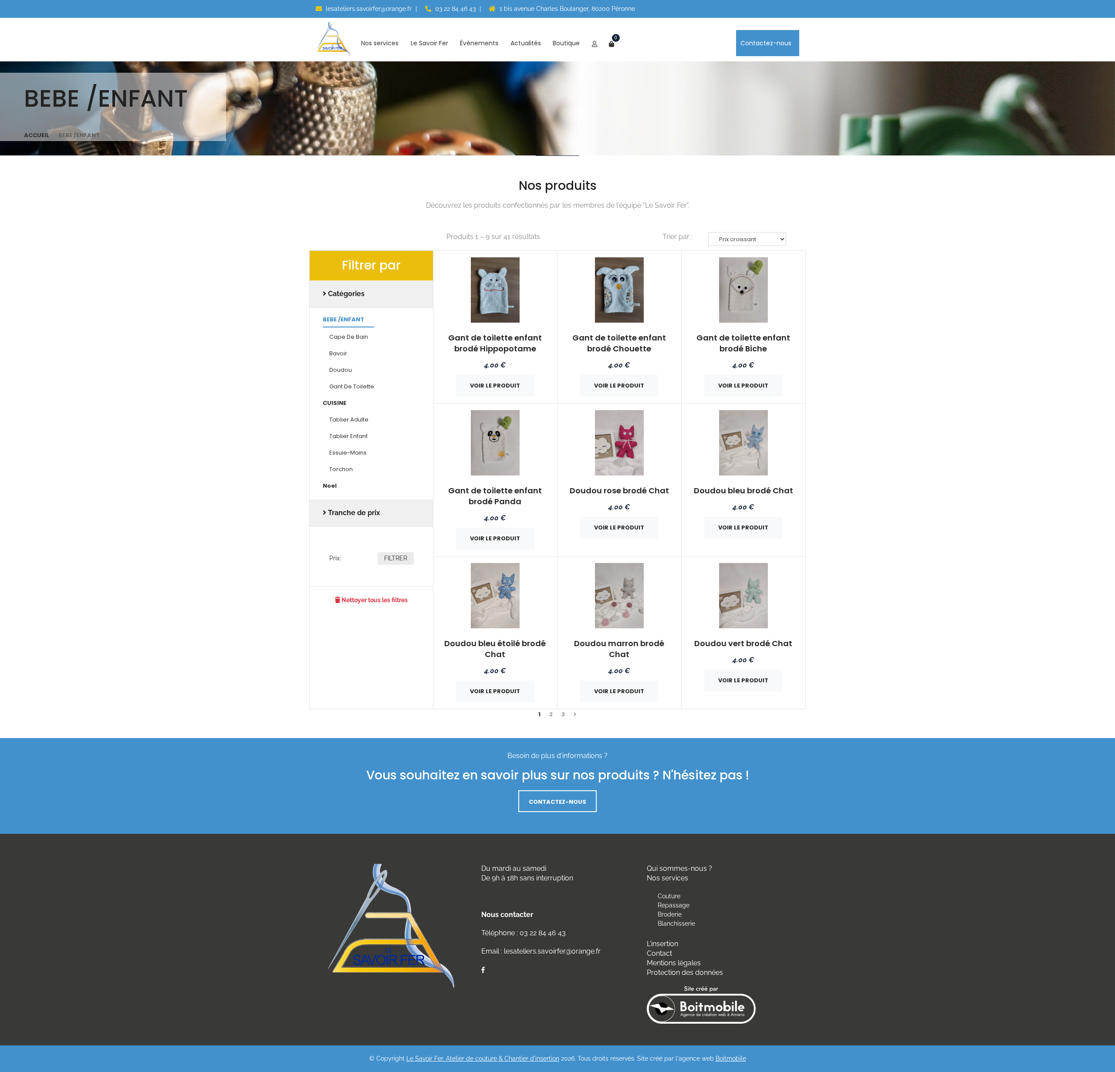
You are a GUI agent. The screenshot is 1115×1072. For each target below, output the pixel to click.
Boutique (567, 43)
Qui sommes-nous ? (679, 868)
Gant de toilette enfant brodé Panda (495, 496)
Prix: (335, 558)
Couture (669, 896)
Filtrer (395, 558)
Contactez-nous (766, 43)
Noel (330, 486)
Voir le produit (495, 385)
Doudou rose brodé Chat (619, 490)
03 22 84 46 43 (454, 8)
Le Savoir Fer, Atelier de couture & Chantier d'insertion (482, 1058)
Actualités (526, 43)
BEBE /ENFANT (343, 320)
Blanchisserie (676, 923)
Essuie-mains (348, 453)
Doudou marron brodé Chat (619, 649)
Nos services (380, 43)
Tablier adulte (348, 420)
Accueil (36, 135)
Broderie (670, 914)
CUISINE (334, 403)
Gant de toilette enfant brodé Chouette (619, 343)
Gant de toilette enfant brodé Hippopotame (495, 343)
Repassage (673, 905)
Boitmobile (731, 1058)
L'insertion (662, 944)
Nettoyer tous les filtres (374, 600)
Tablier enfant (348, 436)
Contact (659, 953)
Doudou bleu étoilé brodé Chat (495, 649)
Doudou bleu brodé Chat (743, 490)
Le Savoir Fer (430, 43)
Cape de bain (348, 337)
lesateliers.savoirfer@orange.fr (368, 8)
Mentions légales (674, 963)
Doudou (340, 370)
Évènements (480, 43)
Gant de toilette (351, 387)
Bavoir (338, 354)
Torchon (341, 469)
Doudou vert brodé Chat (743, 643)
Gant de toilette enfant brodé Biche (743, 343)
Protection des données (685, 972)
